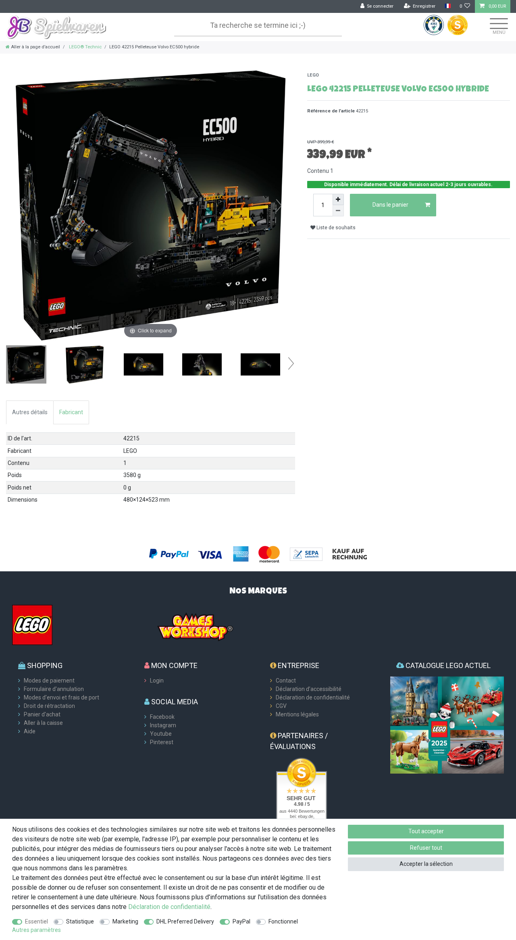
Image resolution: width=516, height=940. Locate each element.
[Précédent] (22, 205)
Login (157, 680)
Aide (29, 731)
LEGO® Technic (85, 47)
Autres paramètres (36, 930)
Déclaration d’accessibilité (308, 689)
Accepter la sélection (426, 864)
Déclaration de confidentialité (313, 697)
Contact (286, 680)
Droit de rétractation (49, 706)
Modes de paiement (49, 680)
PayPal (241, 921)
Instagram (163, 725)
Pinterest (161, 742)
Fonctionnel (283, 921)
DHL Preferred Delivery (185, 921)
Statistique (80, 921)
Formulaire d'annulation (54, 689)
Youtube (161, 733)
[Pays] (447, 6)
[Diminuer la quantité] (338, 210)
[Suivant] (279, 205)
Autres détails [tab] (30, 412)
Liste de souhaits (335, 227)
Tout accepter (426, 831)
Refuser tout (426, 848)
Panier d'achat (42, 714)
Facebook (162, 717)
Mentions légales (297, 714)
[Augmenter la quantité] (338, 199)
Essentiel (36, 921)
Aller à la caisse (43, 723)
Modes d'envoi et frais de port (61, 697)
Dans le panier (390, 204)
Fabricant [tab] (71, 412)
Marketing (125, 921)
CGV (281, 706)
